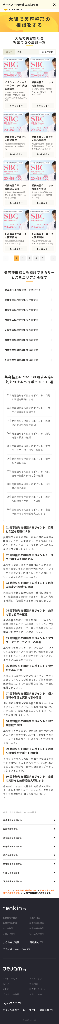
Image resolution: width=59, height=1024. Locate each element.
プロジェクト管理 (11, 994)
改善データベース (38, 989)
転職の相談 (35, 917)
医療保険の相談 (10, 917)
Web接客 (34, 983)
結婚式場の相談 (37, 923)
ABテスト (7, 983)
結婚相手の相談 (37, 928)
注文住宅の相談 (37, 933)
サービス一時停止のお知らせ (20, 4)
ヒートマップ (36, 978)
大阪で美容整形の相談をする (37, 893)
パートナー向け (10, 978)
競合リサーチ (36, 994)
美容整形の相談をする (26, 890)
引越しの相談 (9, 933)
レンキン (7, 890)
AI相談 (6, 989)
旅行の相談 (8, 928)
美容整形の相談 (10, 923)
